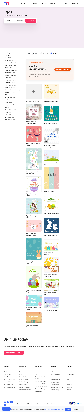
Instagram (69, 384)
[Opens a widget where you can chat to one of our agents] (6, 409)
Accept (68, 409)
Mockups (24, 3)
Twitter (69, 389)
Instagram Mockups (25, 389)
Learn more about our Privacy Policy (54, 409)
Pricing (44, 3)
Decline (76, 409)
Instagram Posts (24, 384)
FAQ (36, 374)
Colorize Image (55, 389)
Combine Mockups (40, 389)
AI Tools (53, 372)
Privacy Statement (51, 403)
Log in (65, 3)
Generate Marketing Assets (40, 377)
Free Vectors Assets (9, 387)
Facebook (69, 382)
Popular (29, 53)
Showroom (22, 372)
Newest (35, 53)
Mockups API (70, 374)
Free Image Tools (9, 384)
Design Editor (7, 374)
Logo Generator (55, 377)
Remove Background (57, 387)
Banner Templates (24, 387)
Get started (75, 3)
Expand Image (55, 384)
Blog (51, 3)
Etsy (20, 374)
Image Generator (56, 374)
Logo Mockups (23, 379)
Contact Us (70, 372)
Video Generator (55, 379)
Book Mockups (23, 377)
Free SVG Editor (8, 382)
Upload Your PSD (40, 384)
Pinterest (69, 387)
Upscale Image (55, 382)
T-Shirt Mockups (24, 382)
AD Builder (7, 377)
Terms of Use (42, 403)
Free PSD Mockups (9, 379)
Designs (34, 3)
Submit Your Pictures (41, 381)
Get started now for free (13, 353)
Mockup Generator (9, 372)
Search (32, 20)
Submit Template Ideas (41, 386)
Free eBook (38, 391)
